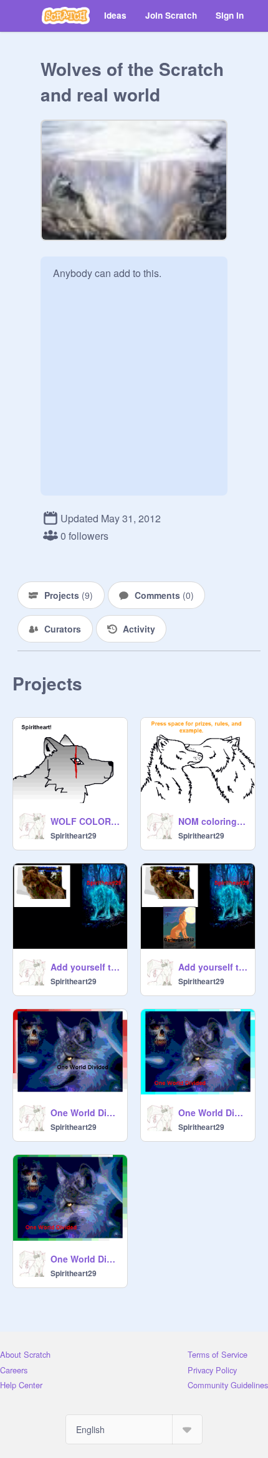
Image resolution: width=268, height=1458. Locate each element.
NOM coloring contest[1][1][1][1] (212, 821)
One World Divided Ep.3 (85, 1259)
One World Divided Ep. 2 (212, 1112)
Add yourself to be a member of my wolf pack (212, 967)
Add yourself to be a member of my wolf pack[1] (85, 967)
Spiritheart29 (73, 835)
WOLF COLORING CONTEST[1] (85, 821)
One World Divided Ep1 (85, 1112)
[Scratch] (66, 15)
